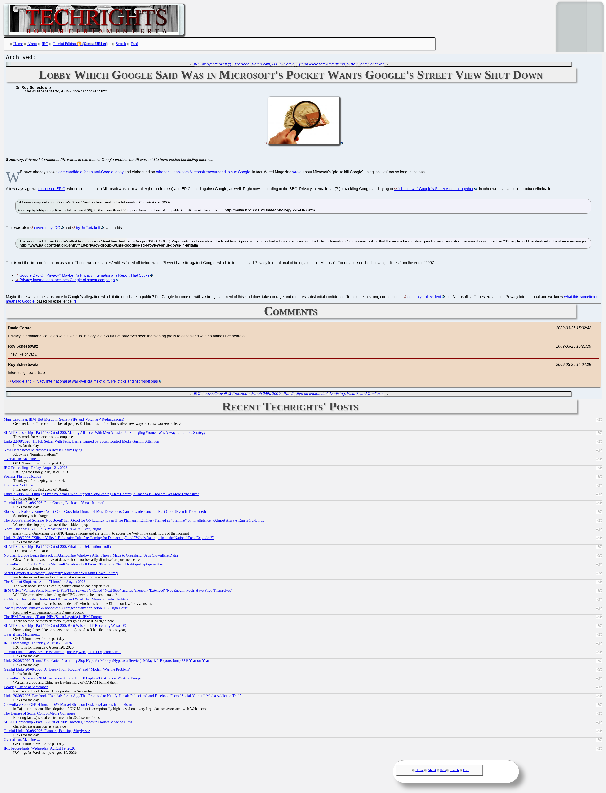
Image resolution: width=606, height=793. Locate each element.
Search (121, 44)
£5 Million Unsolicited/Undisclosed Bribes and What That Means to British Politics (66, 599)
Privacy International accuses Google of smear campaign (67, 280)
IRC (45, 44)
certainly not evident (424, 297)
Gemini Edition (64, 44)
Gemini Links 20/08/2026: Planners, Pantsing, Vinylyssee (47, 731)
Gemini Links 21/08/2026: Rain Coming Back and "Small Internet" (54, 503)
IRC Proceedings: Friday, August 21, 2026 (35, 468)
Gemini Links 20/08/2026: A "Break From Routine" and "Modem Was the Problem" (67, 669)
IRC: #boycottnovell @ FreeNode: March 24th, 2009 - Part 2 (244, 64)
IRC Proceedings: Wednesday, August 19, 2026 (39, 748)
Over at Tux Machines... (22, 459)
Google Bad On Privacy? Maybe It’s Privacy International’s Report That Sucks (84, 275)
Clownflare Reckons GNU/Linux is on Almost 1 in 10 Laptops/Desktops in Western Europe (73, 678)
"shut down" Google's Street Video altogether (435, 189)
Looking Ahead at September (26, 687)
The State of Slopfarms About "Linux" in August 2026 (44, 582)
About (32, 44)
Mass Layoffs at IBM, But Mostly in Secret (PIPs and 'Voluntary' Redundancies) (64, 419)
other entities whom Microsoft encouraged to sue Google (203, 172)
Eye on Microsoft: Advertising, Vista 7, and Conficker (340, 64)
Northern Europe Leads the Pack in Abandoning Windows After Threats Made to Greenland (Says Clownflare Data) (91, 555)
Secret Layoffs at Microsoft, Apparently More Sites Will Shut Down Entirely (61, 573)
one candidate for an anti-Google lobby (91, 172)
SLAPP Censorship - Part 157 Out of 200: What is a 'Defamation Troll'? (57, 547)
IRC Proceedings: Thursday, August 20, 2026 (38, 643)
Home (18, 44)
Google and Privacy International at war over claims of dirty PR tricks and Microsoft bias (85, 381)
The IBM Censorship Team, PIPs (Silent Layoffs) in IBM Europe (53, 617)
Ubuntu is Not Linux (19, 485)
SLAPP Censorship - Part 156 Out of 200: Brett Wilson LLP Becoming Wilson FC (65, 625)
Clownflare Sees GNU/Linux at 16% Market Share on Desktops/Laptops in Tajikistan (68, 704)
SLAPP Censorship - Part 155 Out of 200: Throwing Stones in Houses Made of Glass (68, 722)
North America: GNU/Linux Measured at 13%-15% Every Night (52, 529)
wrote (297, 172)
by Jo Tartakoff (88, 228)
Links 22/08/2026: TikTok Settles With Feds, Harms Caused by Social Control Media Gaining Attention (81, 441)
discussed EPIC (51, 189)
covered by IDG (47, 228)
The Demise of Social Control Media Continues (39, 713)
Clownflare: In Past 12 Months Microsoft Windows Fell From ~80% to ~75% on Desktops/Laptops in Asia (84, 564)
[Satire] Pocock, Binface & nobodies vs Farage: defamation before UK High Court (65, 608)
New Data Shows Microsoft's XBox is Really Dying (43, 450)
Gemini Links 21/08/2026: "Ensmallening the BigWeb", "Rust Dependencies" (62, 652)
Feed (134, 44)
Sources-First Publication (22, 476)
